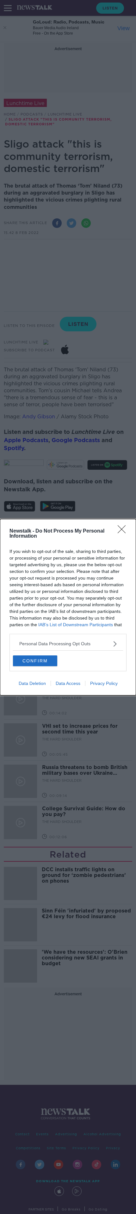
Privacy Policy (104, 683)
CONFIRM (35, 660)
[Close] (124, 531)
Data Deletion (32, 683)
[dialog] (68, 607)
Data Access (68, 683)
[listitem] (68, 643)
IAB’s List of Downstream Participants (75, 624)
